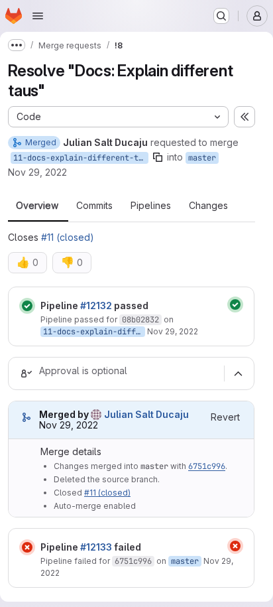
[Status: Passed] (27, 306)
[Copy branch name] (158, 157)
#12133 (96, 547)
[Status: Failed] (27, 547)
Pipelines (151, 205)
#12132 (96, 305)
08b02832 (140, 319)
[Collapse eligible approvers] (238, 373)
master (202, 158)
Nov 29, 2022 (37, 172)
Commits (94, 205)
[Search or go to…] (221, 16)
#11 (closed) (67, 237)
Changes (208, 205)
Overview (37, 205)
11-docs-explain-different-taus (80, 158)
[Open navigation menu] (37, 16)
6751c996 (206, 466)
